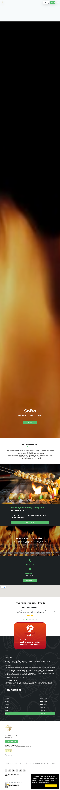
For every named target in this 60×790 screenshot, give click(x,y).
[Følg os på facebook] (6, 770)
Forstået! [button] (51, 786)
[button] (38, 786)
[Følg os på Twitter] (13, 770)
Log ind (46, 2)
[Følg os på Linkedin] (17, 770)
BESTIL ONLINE (30, 522)
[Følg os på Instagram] (9, 770)
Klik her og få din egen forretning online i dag (13, 782)
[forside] (8, 728)
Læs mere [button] (49, 782)
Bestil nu (30, 422)
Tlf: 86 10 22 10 (8, 737)
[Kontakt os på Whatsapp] (20, 770)
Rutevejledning (30, 580)
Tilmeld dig (52, 2)
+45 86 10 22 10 (11, 741)
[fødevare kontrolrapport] (8, 751)
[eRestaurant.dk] (12, 785)
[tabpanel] (30, 612)
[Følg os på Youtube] (24, 770)
